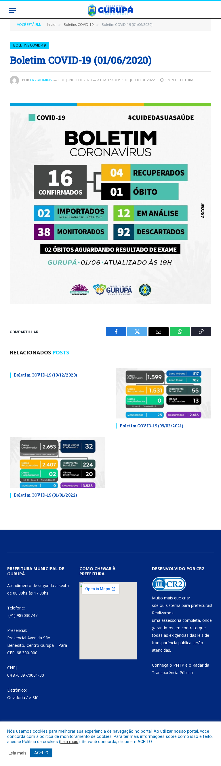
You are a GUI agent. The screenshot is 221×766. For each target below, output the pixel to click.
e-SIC (34, 697)
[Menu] (12, 10)
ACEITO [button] (41, 752)
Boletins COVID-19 (29, 45)
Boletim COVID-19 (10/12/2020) (45, 375)
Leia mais (69, 741)
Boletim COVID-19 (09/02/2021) (151, 426)
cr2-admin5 (41, 80)
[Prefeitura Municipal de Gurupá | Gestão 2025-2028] (110, 10)
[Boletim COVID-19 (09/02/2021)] (163, 393)
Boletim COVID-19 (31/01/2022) (45, 495)
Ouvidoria (16, 697)
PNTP (178, 665)
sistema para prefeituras (188, 605)
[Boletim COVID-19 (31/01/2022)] (57, 462)
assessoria (171, 620)
